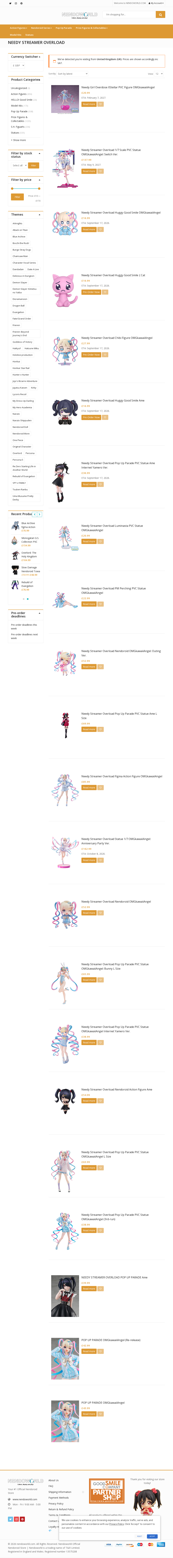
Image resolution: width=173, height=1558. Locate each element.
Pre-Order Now (91, 292)
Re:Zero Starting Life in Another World (24, 468)
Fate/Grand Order (22, 318)
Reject (139, 1536)
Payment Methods (58, 1497)
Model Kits (15, 34)
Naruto (16, 413)
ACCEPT (152, 1536)
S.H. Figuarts (17, 126)
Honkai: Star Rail (21, 368)
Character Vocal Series (24, 262)
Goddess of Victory (22, 341)
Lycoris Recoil (19, 394)
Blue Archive (19, 236)
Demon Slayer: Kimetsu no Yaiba (24, 290)
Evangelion (18, 312)
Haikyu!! (17, 348)
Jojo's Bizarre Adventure (25, 381)
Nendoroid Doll (20, 427)
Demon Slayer (20, 282)
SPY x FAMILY (19, 482)
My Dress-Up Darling (23, 400)
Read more (89, 104)
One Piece (18, 440)
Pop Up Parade (64, 27)
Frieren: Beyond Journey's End (21, 333)
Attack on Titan (20, 229)
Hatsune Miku (32, 348)
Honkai (16, 361)
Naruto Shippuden (22, 420)
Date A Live (33, 269)
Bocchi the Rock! (21, 243)
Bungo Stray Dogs (22, 249)
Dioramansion (20, 299)
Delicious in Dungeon (23, 275)
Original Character (22, 446)
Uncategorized (19, 88)
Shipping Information (59, 1492)
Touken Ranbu (20, 489)
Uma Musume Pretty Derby (23, 498)
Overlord (17, 453)
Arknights (17, 223)
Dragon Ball (18, 305)
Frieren (16, 325)
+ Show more (18, 140)
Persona (30, 453)
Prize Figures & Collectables (91, 27)
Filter (33, 165)
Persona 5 (18, 459)
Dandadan (18, 269)
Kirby (33, 387)
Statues (29, 34)
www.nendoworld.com (25, 1499)
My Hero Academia (22, 407)
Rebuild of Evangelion (24, 476)
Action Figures (18, 27)
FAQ (50, 1486)
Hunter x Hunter (21, 374)
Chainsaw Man (20, 256)
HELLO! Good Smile (21, 99)
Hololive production (23, 354)
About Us (53, 1480)
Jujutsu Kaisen (20, 387)
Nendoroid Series (41, 27)
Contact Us (54, 1521)
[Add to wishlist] (100, 104)
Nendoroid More (21, 433)
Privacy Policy (55, 1503)
